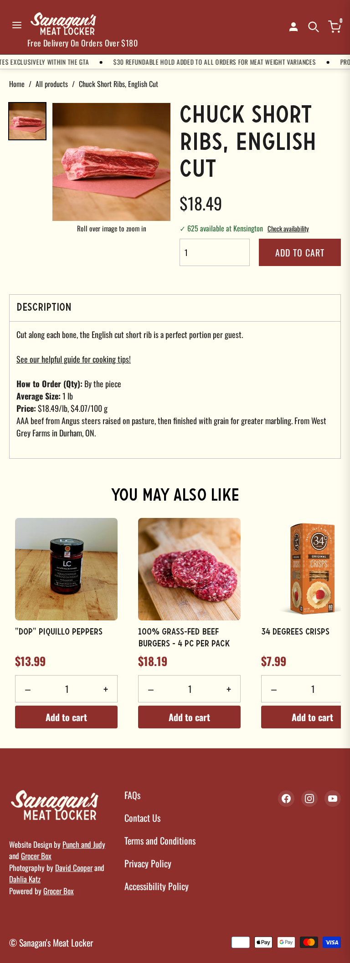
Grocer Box (36, 855)
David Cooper (74, 867)
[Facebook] (286, 798)
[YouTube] (332, 798)
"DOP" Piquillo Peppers (59, 632)
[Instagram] (309, 798)
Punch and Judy (83, 844)
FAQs (132, 795)
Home (17, 83)
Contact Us (142, 818)
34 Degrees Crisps (295, 632)
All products (52, 83)
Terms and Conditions (160, 840)
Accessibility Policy (156, 886)
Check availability (288, 228)
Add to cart (299, 252)
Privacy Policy (147, 863)
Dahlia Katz (25, 879)
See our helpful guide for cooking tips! (73, 359)
